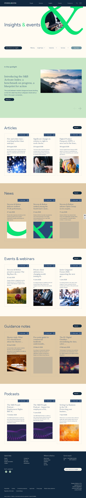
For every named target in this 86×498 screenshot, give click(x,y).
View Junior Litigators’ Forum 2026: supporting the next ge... (68, 266)
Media (50, 73)
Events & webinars (39, 60)
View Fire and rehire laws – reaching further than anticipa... (15, 135)
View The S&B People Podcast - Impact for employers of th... (43, 401)
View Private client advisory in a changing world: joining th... (43, 266)
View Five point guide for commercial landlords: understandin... (41, 333)
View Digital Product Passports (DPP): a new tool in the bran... (69, 135)
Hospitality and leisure (52, 58)
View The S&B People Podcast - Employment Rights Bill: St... (16, 401)
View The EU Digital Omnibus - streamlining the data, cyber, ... (69, 333)
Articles (39, 53)
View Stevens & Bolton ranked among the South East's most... (43, 200)
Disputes (63, 73)
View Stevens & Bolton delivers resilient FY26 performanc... (14, 200)
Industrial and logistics (52, 63)
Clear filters (76, 48)
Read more (8, 99)
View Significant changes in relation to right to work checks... (42, 135)
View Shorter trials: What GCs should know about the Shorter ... (16, 333)
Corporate (63, 62)
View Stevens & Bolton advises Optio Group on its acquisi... (68, 200)
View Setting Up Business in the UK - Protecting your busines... (69, 401)
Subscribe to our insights (12, 48)
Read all (76, 127)
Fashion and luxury (52, 54)
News (38, 56)
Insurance (51, 67)
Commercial (64, 53)
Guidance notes (39, 65)
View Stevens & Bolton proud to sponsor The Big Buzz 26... (16, 266)
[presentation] (80, 109)
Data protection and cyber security (63, 68)
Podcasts (39, 69)
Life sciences (52, 70)
